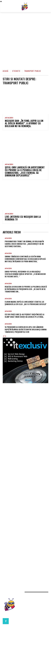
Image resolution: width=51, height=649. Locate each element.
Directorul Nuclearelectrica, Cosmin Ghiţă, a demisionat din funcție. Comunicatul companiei (22, 499)
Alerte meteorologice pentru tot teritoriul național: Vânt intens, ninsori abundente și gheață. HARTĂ (24, 471)
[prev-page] (4, 336)
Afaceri (9, 118)
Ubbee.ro (7, 434)
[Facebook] (6, 621)
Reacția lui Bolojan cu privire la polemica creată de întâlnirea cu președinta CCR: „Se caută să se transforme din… (26, 289)
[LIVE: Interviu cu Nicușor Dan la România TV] (25, 196)
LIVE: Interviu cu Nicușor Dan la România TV (23, 218)
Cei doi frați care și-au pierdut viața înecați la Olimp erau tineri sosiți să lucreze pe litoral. (24, 315)
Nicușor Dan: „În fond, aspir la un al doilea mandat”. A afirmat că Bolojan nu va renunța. (24, 123)
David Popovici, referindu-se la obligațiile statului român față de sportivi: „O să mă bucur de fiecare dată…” (25, 274)
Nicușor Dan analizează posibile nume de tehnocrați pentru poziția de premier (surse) (25, 545)
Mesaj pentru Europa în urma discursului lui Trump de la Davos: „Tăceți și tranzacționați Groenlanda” (25, 451)
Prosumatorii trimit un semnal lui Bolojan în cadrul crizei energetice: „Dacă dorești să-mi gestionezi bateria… (24, 244)
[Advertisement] (25, 38)
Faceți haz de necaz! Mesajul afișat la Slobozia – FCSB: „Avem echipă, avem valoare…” (25, 524)
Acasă (5, 70)
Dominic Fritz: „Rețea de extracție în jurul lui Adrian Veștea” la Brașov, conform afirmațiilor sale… (25, 464)
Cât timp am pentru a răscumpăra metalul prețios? (24, 550)
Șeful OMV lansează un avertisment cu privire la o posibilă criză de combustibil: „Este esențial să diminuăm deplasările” (25, 171)
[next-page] (6, 336)
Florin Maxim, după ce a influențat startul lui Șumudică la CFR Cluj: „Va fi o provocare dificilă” (26, 303)
